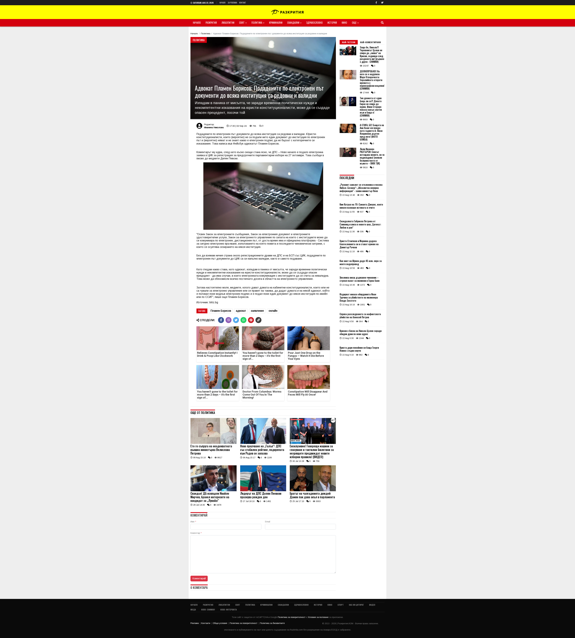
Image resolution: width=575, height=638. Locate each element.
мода (193, 609)
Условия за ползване (318, 617)
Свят (242, 22)
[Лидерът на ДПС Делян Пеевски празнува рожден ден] (263, 490)
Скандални (293, 22)
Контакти (205, 623)
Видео (372, 604)
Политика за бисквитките (272, 623)
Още (354, 22)
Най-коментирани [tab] (370, 42)
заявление (257, 310)
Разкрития (211, 22)
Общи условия (220, 623)
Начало (223, 2)
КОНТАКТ (242, 2)
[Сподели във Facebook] (221, 320)
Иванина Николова (214, 127)
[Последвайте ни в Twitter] (382, 3)
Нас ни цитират (356, 604)
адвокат (241, 310)
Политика (256, 22)
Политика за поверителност (292, 617)
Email (267, 522)
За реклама (232, 2)
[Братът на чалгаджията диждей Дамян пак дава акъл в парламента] (313, 490)
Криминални (275, 22)
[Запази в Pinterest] (251, 320)
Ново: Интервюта (228, 609)
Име (193, 522)
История (332, 22)
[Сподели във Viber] (228, 320)
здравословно (314, 22)
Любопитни (228, 22)
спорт (341, 604)
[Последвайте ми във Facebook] (376, 3)
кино (344, 22)
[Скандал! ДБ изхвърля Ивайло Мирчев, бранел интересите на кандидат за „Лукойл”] (213, 490)
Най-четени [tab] (348, 42)
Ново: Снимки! (208, 609)
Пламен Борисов (221, 310)
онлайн (273, 310)
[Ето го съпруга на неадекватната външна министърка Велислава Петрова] (213, 443)
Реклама (194, 623)
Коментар (196, 533)
